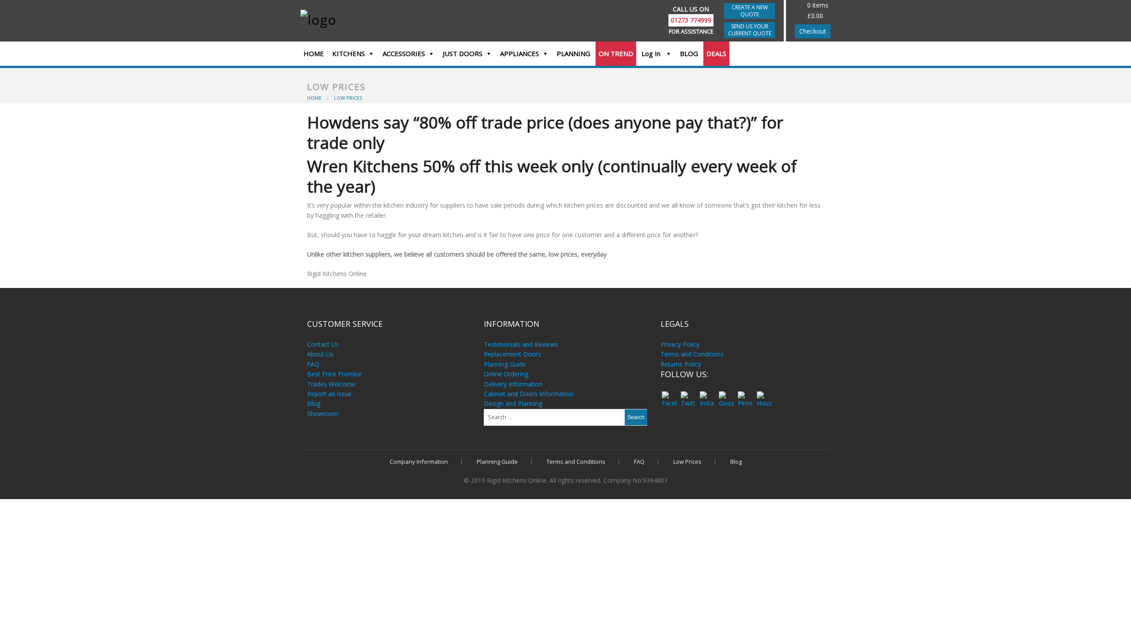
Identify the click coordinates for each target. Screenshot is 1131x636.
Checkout (812, 31)
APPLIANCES (519, 53)
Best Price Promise (334, 374)
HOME (314, 53)
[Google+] (726, 395)
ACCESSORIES (404, 53)
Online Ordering (506, 374)
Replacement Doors (512, 354)
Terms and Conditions (692, 354)
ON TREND (616, 53)
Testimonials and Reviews (521, 344)
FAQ (313, 364)
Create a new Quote (750, 11)
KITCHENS (348, 53)
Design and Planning (513, 403)
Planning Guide (505, 364)
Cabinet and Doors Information (528, 394)
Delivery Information (513, 384)
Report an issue (329, 394)
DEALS (716, 53)
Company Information (419, 462)
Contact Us (323, 344)
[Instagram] (707, 395)
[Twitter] (688, 395)
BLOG (689, 53)
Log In (651, 53)
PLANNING (573, 53)
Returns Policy (680, 364)
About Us (320, 354)
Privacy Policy (679, 344)
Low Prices (687, 462)
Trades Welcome (331, 384)
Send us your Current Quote (749, 30)
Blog (313, 403)
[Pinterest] (745, 395)
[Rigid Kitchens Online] (363, 19)
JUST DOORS (462, 53)
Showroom (323, 413)
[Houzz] (764, 395)
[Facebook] (669, 395)
